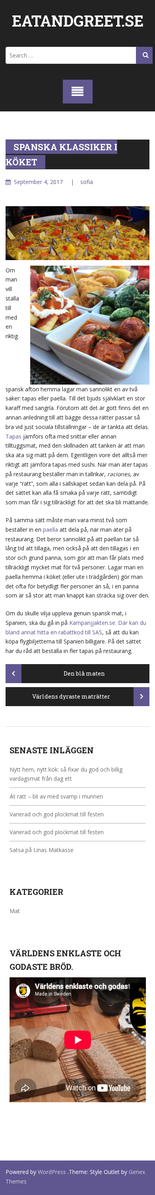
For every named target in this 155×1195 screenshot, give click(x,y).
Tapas (13, 436)
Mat (15, 911)
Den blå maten (83, 673)
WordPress (52, 1172)
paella (50, 529)
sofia (86, 182)
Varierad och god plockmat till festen (57, 814)
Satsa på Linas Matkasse (42, 850)
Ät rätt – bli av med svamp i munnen (56, 796)
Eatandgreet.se (77, 21)
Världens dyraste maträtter (71, 696)
